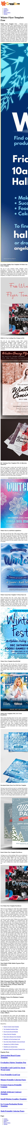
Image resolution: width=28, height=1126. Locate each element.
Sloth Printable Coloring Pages (12, 1111)
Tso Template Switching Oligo (11, 1029)
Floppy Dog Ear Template (10, 1034)
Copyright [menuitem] (6, 10)
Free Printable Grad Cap (10, 1075)
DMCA (5, 1121)
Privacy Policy (7, 1122)
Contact (5, 1118)
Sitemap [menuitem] (5, 14)
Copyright (6, 1120)
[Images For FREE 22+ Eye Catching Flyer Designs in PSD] (14, 306)
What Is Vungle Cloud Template (11, 1026)
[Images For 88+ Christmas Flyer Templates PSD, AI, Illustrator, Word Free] (14, 406)
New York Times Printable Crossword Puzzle (14, 1041)
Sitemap (5, 1124)
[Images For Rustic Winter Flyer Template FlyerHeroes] (14, 823)
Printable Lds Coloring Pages (10, 1046)
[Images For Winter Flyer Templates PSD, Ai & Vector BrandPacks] (14, 692)
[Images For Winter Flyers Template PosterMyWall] (14, 633)
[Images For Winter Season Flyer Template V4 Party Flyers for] (14, 568)
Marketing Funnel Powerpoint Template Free (14, 1049)
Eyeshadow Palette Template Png (13, 1062)
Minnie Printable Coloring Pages (13, 1080)
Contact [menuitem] (5, 8)
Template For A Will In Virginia (11, 1044)
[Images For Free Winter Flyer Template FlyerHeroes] (14, 884)
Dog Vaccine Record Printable (11, 1031)
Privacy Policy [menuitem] (7, 12)
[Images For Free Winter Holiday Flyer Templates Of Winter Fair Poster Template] (14, 152)
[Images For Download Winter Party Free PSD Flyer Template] (14, 756)
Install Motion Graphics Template (14, 1099)
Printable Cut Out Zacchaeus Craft (12, 1039)
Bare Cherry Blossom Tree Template (12, 1036)
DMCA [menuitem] (5, 11)
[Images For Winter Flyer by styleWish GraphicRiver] (14, 502)
